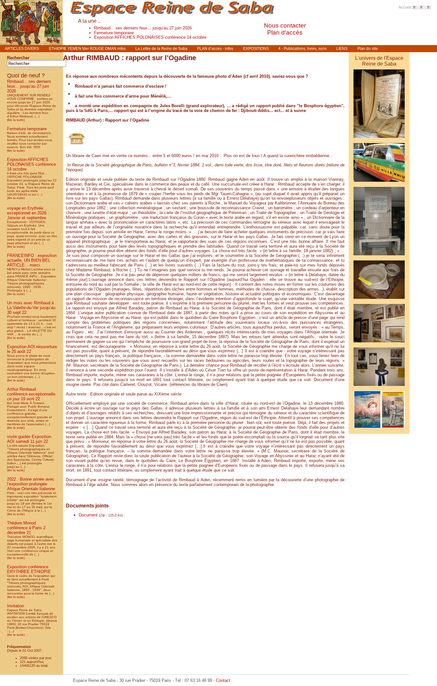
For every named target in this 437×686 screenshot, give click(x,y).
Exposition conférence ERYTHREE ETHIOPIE (29, 569)
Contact (223, 680)
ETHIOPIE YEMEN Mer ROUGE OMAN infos (87, 48)
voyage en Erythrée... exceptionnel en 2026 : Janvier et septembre (28, 213)
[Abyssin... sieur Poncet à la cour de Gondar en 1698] (379, 343)
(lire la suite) (16, 120)
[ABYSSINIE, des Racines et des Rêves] (379, 139)
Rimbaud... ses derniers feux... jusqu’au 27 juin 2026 (143, 28)
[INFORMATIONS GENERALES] (379, 182)
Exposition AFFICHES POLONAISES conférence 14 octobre (150, 37)
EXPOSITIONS (256, 48)
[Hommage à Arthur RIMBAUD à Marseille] (379, 256)
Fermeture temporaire (114, 32)
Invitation (15, 605)
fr (414, 7)
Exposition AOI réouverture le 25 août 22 (32, 349)
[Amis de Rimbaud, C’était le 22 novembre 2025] (379, 429)
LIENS (341, 48)
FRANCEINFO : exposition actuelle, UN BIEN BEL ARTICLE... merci (32, 260)
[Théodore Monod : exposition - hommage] (379, 387)
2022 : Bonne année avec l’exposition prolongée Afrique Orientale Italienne (31, 484)
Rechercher (18, 57)
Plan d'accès (285, 32)
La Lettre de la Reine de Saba (161, 48)
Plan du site (367, 48)
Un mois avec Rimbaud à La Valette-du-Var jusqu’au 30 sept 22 (31, 307)
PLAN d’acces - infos (215, 48)
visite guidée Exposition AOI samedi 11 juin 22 (29, 439)
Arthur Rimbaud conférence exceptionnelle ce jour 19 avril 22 (31, 394)
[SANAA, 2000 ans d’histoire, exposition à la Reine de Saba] (379, 300)
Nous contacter (285, 25)
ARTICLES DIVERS (22, 48)
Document (88, 515)
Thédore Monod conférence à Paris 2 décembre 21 (26, 528)
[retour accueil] (31, 43)
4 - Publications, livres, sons (302, 48)
